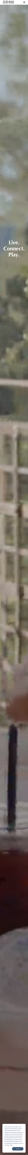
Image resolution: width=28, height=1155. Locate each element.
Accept (17, 1148)
